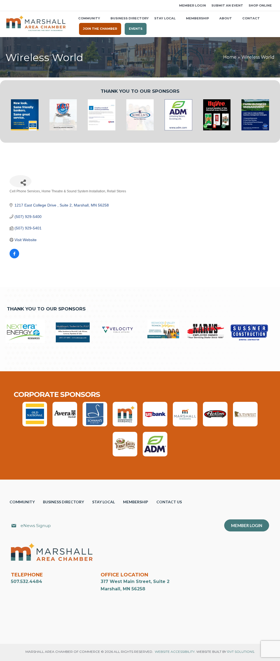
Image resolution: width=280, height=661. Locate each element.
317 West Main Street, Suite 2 (135, 581)
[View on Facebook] (14, 257)
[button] (7, 5)
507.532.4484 (26, 581)
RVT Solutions (240, 652)
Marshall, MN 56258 (123, 588)
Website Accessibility (175, 652)
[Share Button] (20, 181)
